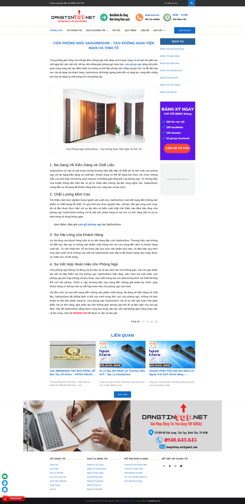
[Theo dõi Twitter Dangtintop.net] (170, 466)
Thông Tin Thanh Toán (133, 469)
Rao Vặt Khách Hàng (133, 481)
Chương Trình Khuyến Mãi (135, 465)
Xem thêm (122, 395)
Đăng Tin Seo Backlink (96, 469)
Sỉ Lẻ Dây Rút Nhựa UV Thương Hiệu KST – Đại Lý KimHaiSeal (122, 372)
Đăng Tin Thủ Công (95, 465)
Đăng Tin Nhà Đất (94, 489)
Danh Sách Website (58, 481)
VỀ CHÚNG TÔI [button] (57, 458)
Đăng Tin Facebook (95, 481)
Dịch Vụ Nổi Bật (56, 473)
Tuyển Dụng (55, 485)
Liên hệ (53, 489)
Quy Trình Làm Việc (58, 477)
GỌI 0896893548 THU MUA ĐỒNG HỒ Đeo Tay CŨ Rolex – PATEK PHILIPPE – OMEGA (73, 372)
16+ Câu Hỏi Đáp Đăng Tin (135, 477)
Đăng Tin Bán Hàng (95, 473)
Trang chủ (54, 465)
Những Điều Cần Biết (133, 473)
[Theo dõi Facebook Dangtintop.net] (164, 466)
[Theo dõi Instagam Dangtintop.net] (175, 466)
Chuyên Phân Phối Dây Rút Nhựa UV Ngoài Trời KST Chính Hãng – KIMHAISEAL (171, 372)
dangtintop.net (154, 501)
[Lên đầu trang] (238, 497)
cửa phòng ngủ (133, 64)
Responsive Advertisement (177, 179)
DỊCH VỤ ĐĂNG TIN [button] (97, 458)
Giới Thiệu (54, 469)
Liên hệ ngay (185, 30)
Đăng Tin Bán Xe (94, 485)
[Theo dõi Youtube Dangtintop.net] (181, 466)
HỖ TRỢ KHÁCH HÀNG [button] (136, 458)
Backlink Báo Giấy (95, 477)
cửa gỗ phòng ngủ (90, 224)
